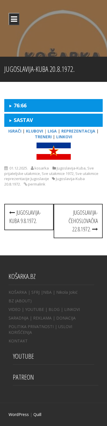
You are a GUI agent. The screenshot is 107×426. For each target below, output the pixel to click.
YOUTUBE (34, 309)
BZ (11, 300)
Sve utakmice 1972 (58, 173)
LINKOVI (72, 309)
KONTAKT (18, 341)
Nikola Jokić (67, 292)
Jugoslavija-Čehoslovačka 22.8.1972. (83, 221)
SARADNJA (19, 318)
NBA (47, 292)
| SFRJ (34, 292)
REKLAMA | (44, 318)
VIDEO (15, 309)
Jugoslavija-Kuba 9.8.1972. (25, 217)
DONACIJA (66, 318)
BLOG (54, 309)
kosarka (42, 168)
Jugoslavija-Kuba (71, 168)
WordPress (19, 414)
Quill (37, 414)
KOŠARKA (18, 292)
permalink (36, 184)
